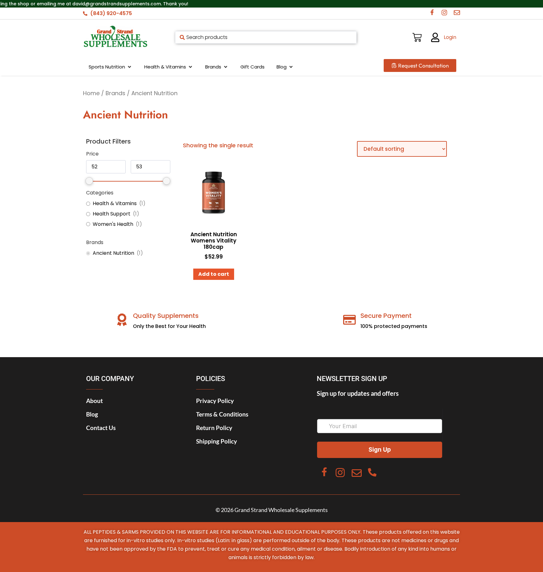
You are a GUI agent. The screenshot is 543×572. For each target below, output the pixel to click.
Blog (92, 414)
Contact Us (101, 427)
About (94, 400)
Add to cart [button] (213, 274)
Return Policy (214, 427)
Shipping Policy (216, 441)
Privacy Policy (215, 400)
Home (91, 93)
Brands (115, 93)
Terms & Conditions (222, 414)
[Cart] (417, 37)
